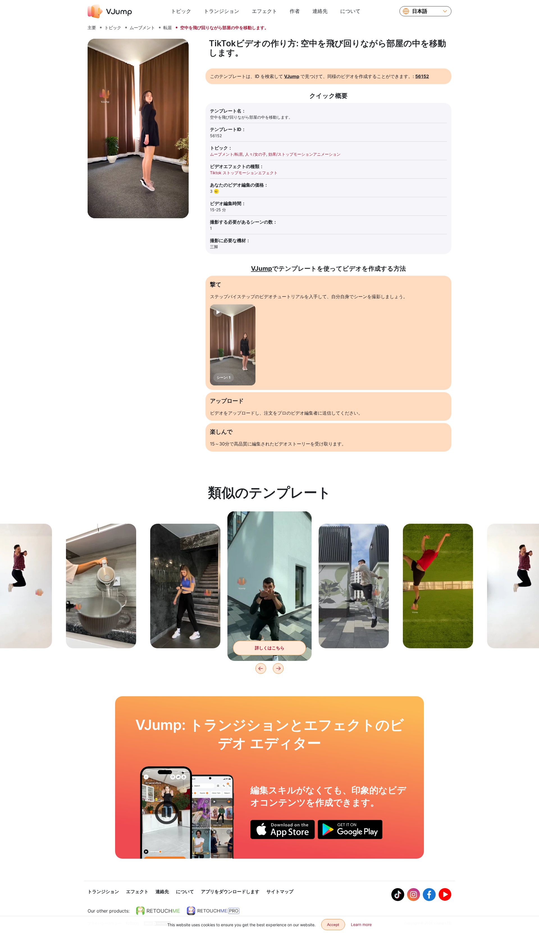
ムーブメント (142, 27)
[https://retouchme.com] (158, 911)
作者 (295, 11)
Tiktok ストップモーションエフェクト (244, 172)
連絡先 (320, 11)
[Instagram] (413, 894)
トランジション (221, 11)
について (350, 11)
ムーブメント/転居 (226, 154)
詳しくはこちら (101, 635)
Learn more (361, 924)
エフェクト (264, 11)
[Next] (278, 668)
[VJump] (110, 11)
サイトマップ (279, 891)
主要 (92, 27)
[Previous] (260, 668)
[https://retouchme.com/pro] (213, 911)
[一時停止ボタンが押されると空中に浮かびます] (166, 812)
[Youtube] (444, 894)
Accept (333, 924)
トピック (181, 11)
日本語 (419, 11)
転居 (167, 27)
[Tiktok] (397, 894)
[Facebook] (429, 894)
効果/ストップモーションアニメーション (304, 154)
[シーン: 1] (232, 344)
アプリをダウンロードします (230, 891)
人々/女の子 (255, 154)
